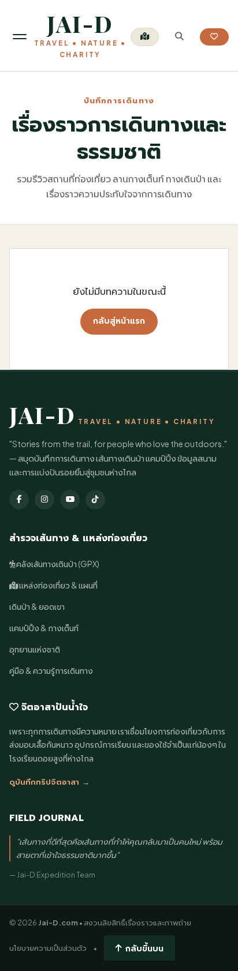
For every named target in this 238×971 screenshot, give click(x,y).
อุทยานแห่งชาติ (34, 649)
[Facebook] (19, 499)
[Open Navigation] (19, 37)
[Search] (179, 36)
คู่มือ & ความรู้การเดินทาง (51, 671)
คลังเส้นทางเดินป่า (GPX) (57, 564)
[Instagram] (44, 499)
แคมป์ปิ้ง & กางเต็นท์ (44, 628)
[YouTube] (70, 499)
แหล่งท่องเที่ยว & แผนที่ (58, 585)
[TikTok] (95, 499)
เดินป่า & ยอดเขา (37, 607)
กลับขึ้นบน (144, 948)
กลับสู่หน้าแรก (119, 321)
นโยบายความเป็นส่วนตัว (48, 948)
